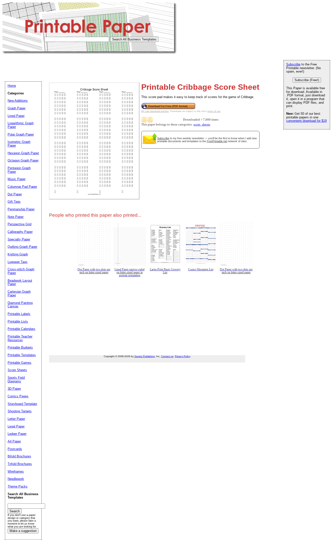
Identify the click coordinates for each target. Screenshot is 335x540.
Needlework (16, 479)
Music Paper (17, 179)
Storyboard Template (22, 404)
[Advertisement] (91, 65)
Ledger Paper (17, 434)
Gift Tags (14, 201)
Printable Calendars (21, 329)
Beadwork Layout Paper (20, 282)
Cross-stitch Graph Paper (21, 271)
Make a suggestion (23, 531)
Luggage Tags (17, 262)
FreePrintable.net (217, 141)
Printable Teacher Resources (20, 338)
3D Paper (14, 388)
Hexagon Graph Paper (23, 153)
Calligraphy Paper (20, 232)
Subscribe (163, 138)
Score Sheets (17, 370)
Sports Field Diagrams (16, 379)
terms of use (213, 111)
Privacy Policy (182, 356)
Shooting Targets (20, 411)
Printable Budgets (20, 347)
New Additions (18, 100)
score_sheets (201, 124)
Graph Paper (17, 108)
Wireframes (16, 471)
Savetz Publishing (144, 356)
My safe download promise (155, 111)
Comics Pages (18, 396)
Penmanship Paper (21, 209)
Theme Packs (17, 486)
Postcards (15, 449)
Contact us (167, 356)
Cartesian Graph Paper (19, 293)
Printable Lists (18, 321)
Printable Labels (19, 314)
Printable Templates (22, 355)
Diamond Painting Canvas (20, 304)
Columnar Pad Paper (22, 186)
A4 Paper (14, 441)
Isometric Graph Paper (19, 143)
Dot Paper (15, 194)
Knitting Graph (18, 254)
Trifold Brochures (20, 464)
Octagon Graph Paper (23, 160)
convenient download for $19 (306, 121)
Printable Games (19, 362)
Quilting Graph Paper (22, 247)
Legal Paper (16, 426)
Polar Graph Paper (21, 134)
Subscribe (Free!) (307, 80)
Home (12, 86)
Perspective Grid (19, 224)
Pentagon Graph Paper (19, 170)
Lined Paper (16, 116)
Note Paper (16, 217)
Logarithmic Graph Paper (21, 125)
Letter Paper (16, 419)
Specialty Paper (19, 239)
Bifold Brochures (19, 456)
